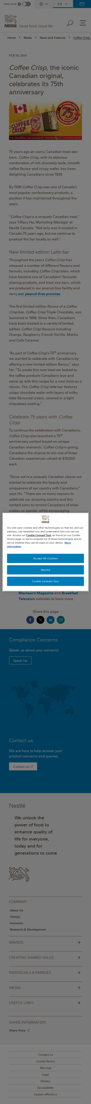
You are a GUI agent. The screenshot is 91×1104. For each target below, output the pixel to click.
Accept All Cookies (45, 558)
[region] (45, 552)
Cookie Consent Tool (45, 581)
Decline (45, 569)
